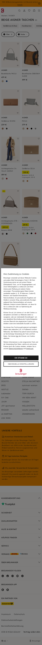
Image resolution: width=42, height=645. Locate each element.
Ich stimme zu (21, 358)
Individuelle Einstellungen (21, 364)
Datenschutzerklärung (16, 348)
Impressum (29, 348)
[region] (21, 322)
